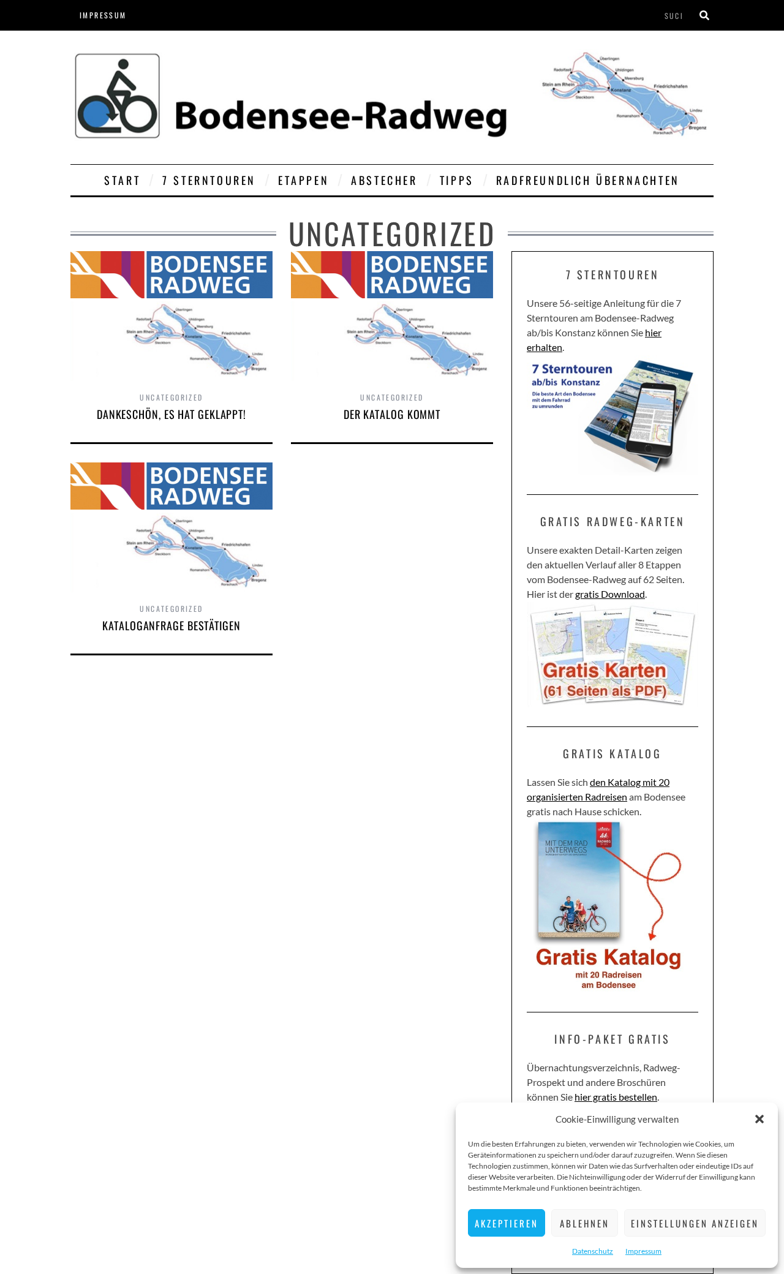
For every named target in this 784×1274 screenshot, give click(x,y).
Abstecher (384, 180)
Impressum (643, 1251)
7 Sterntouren (209, 180)
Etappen (303, 180)
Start (122, 180)
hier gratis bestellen (616, 1096)
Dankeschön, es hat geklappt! (171, 414)
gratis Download (610, 594)
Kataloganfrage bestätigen (171, 625)
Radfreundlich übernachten (588, 180)
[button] (759, 1119)
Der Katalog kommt (392, 414)
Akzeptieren (506, 1223)
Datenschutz (592, 1251)
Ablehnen (584, 1223)
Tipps (457, 180)
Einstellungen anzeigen (695, 1223)
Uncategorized (171, 397)
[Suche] (704, 15)
